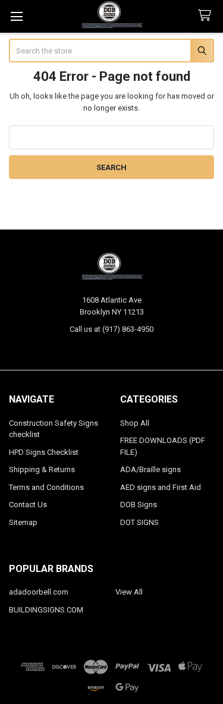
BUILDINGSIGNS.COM (46, 609)
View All (129, 591)
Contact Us (28, 504)
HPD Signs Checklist (43, 452)
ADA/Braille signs (150, 469)
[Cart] (207, 16)
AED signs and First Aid (160, 487)
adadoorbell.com (38, 591)
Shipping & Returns (42, 469)
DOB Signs (138, 504)
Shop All (134, 423)
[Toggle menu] (16, 16)
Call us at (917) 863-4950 (111, 329)
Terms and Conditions (46, 487)
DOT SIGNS (139, 522)
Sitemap (23, 522)
